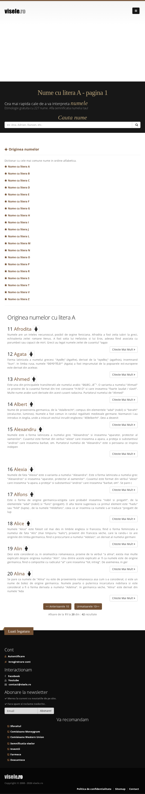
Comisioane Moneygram (25, 731)
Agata (20, 354)
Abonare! (46, 711)
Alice (19, 523)
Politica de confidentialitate (94, 789)
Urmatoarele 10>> (88, 606)
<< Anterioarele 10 (57, 606)
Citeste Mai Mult (123, 349)
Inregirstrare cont (19, 661)
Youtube (13, 680)
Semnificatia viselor (22, 743)
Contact (134, 789)
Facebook (14, 676)
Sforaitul (15, 726)
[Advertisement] (72, 53)
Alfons (21, 494)
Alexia (20, 469)
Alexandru (25, 429)
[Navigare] (136, 11)
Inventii (15, 749)
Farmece (15, 754)
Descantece (17, 760)
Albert (20, 404)
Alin (18, 548)
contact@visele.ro (20, 684)
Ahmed (22, 379)
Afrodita (23, 329)
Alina (19, 573)
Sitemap (120, 789)
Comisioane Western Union (27, 737)
